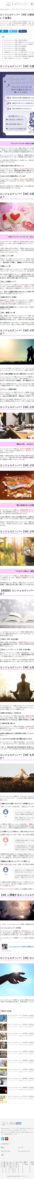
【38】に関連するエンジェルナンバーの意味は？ (16, 58)
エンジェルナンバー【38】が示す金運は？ (15, 48)
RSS (20, 1162)
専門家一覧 (16, 1164)
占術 (2, 1155)
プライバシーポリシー (13, 1167)
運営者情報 (4, 1164)
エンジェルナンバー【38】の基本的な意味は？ (16, 40)
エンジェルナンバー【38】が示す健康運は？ (15, 50)
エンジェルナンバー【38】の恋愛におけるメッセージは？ (19, 42)
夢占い (3, 1147)
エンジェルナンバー (24, 9)
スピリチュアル (5, 1151)
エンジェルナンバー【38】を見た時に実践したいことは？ (19, 54)
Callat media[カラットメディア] (9, 9)
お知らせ (7, 1163)
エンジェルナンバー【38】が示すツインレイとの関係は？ (19, 44)
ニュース (20, 1147)
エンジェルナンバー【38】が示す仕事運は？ (15, 46)
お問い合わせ (10, 1164)
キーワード (1, 1164)
